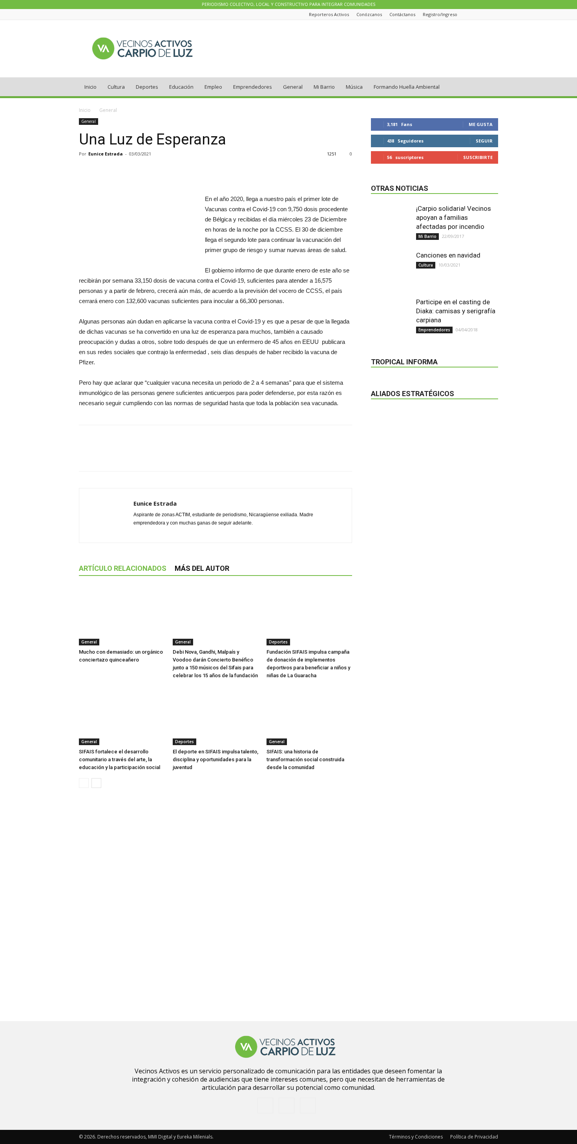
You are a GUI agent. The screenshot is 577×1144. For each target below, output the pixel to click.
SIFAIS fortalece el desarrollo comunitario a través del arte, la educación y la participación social (119, 759)
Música (354, 86)
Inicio (90, 86)
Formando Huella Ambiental (407, 86)
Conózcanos (369, 14)
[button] (488, 87)
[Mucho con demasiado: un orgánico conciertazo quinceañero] (121, 616)
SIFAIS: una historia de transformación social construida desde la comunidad (305, 759)
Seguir (484, 141)
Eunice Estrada (105, 154)
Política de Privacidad (474, 1136)
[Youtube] (493, 14)
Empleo (213, 86)
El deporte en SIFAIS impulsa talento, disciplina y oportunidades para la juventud (215, 759)
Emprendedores (252, 86)
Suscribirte (478, 157)
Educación (181, 86)
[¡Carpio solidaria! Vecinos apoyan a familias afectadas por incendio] (390, 223)
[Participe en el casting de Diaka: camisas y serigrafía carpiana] (390, 317)
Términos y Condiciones (416, 1136)
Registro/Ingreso (440, 14)
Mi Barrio (324, 86)
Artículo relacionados (122, 568)
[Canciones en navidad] (390, 270)
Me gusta (481, 124)
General (293, 86)
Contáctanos (402, 14)
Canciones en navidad (448, 255)
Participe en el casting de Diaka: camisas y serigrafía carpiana (455, 311)
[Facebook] (474, 14)
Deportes (147, 86)
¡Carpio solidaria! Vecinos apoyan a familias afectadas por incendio (453, 217)
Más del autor (202, 568)
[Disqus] (215, 905)
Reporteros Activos (329, 14)
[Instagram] (484, 14)
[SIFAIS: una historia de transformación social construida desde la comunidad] (309, 715)
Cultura (116, 86)
